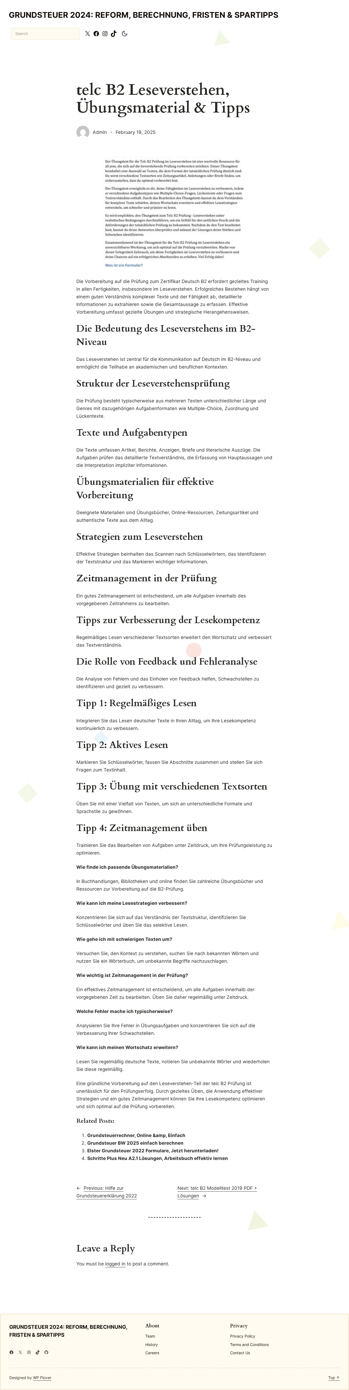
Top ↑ (334, 1377)
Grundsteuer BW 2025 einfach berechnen (135, 1143)
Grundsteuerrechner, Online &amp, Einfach (136, 1135)
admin (100, 132)
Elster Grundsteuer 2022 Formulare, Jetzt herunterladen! (153, 1150)
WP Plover (42, 1377)
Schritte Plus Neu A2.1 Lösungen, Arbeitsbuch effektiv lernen (157, 1158)
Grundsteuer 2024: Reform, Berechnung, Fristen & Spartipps (143, 15)
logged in (115, 1264)
